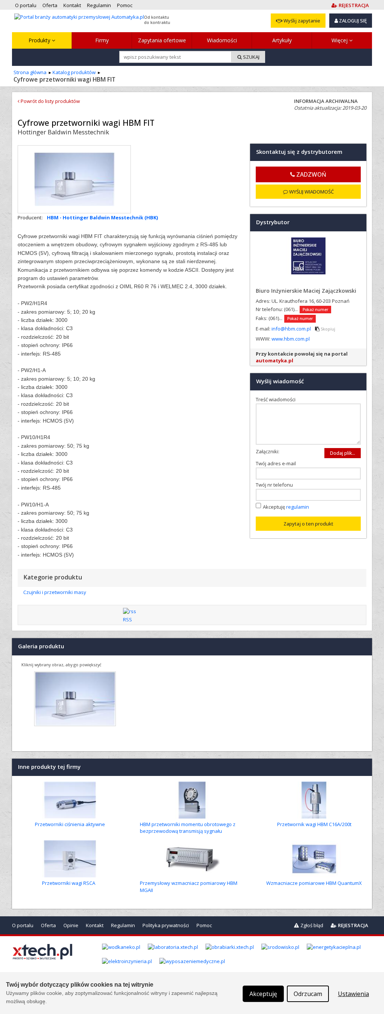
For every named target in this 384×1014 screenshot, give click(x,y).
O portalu (22, 925)
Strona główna (30, 72)
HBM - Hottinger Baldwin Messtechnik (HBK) (102, 217)
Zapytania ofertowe (162, 40)
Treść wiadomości (277, 399)
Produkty (40, 40)
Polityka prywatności (165, 925)
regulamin (297, 506)
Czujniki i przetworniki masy (54, 592)
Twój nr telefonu (276, 484)
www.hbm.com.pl (291, 338)
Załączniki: (267, 451)
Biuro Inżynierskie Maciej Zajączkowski (306, 290)
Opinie (70, 925)
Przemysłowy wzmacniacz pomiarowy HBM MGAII (188, 886)
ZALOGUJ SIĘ (352, 20)
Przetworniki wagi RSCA (68, 883)
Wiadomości (222, 40)
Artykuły (282, 40)
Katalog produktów (74, 72)
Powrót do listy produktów (50, 101)
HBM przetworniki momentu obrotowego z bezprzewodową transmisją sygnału (188, 827)
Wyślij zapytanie (301, 20)
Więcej (340, 40)
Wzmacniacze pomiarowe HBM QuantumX (314, 883)
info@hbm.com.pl (292, 328)
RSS (127, 619)
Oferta (48, 925)
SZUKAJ (251, 57)
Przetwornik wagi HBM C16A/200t (314, 824)
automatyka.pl (274, 360)
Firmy (102, 40)
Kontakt (95, 925)
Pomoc (204, 925)
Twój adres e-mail (277, 463)
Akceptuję (286, 506)
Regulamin (123, 925)
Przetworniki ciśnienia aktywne (70, 824)
